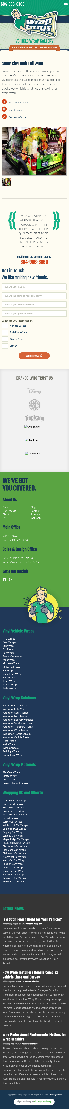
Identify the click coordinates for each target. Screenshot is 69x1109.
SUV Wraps (9, 677)
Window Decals (11, 747)
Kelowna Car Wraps (13, 881)
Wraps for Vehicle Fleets (16, 737)
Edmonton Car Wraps (14, 828)
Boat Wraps (9, 642)
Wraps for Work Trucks (15, 730)
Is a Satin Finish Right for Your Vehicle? (32, 920)
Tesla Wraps (9, 688)
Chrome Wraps (11, 779)
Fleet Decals (9, 740)
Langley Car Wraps (13, 835)
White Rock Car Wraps (15, 825)
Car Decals (9, 649)
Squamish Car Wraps (14, 870)
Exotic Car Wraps (12, 656)
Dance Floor (17, 339)
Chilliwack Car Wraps (14, 853)
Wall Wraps (9, 744)
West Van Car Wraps (14, 860)
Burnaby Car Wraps (13, 807)
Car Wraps (8, 652)
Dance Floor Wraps (13, 754)
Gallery (7, 507)
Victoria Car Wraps (13, 867)
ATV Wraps (9, 638)
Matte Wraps (10, 775)
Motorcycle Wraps (13, 666)
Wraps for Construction (16, 712)
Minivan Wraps (11, 663)
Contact (35, 510)
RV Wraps (8, 670)
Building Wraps (18, 332)
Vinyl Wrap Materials (19, 765)
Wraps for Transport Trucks (18, 726)
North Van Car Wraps (14, 803)
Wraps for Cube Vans (14, 709)
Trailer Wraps (10, 684)
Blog (33, 507)
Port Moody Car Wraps (15, 814)
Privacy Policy (56, 1095)
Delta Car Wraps (12, 817)
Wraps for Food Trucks (15, 716)
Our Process (9, 510)
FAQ (5, 517)
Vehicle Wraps (18, 325)
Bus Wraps (9, 645)
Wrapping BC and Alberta (23, 793)
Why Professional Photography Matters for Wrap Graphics (34, 1037)
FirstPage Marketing (42, 1102)
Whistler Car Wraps (14, 874)
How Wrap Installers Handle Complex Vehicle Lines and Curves (30, 975)
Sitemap (35, 514)
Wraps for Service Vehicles (17, 723)
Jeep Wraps (9, 659)
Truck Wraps (10, 680)
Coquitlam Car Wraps (14, 810)
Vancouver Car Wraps (15, 800)
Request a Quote (17, 117)
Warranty (36, 517)
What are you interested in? (17, 320)
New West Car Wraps (14, 856)
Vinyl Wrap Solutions (19, 698)
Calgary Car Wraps (13, 832)
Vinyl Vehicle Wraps (18, 631)
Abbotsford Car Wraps (15, 846)
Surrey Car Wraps (12, 821)
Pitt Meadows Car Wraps (16, 842)
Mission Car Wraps (13, 863)
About (6, 514)
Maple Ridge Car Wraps (16, 839)
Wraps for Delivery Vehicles (18, 719)
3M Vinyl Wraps (11, 772)
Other (13, 345)
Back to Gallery (16, 110)
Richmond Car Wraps (14, 849)
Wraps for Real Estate (15, 705)
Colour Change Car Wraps (17, 782)
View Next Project (18, 102)
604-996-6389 (12, 4)
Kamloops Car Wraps (14, 877)
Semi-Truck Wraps (13, 673)
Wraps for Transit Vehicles (17, 733)
